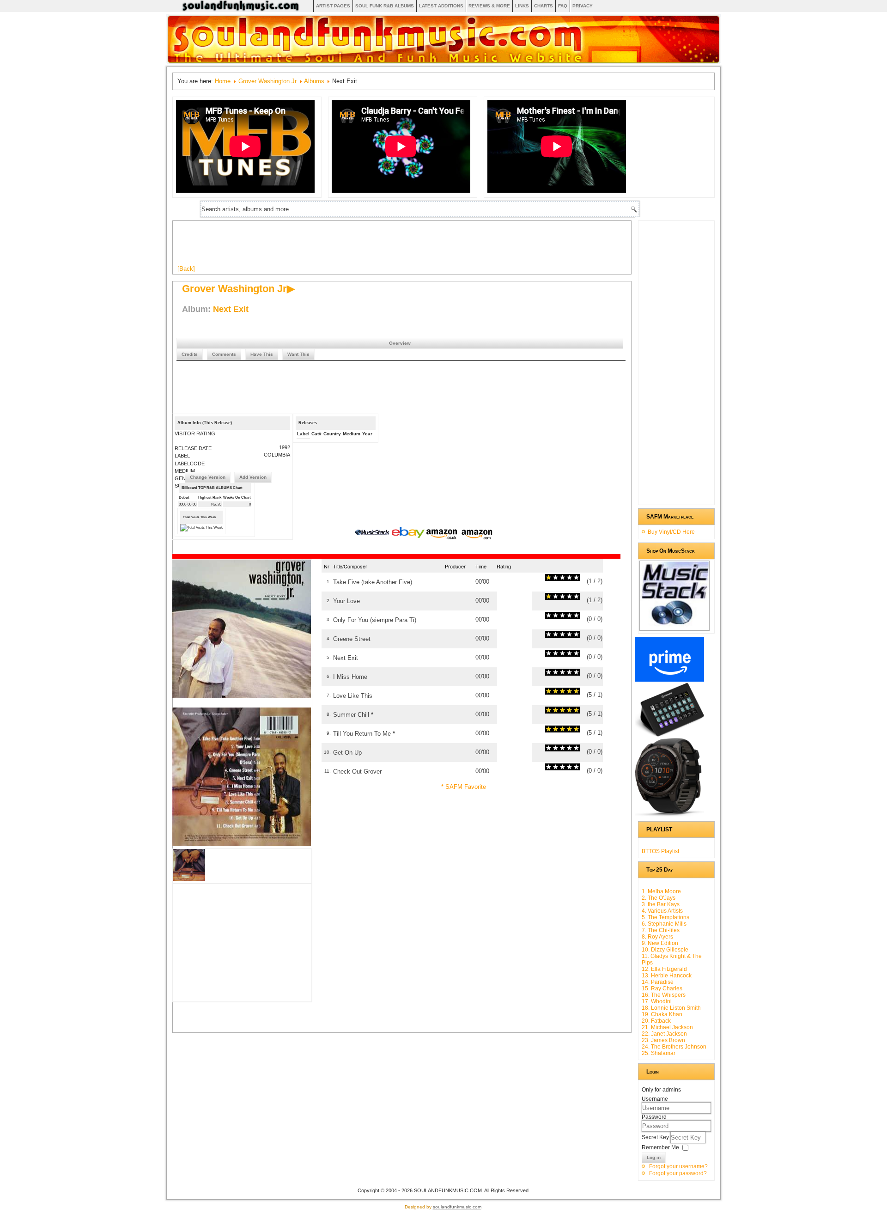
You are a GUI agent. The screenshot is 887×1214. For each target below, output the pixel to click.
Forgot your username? (678, 1166)
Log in (654, 1157)
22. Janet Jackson (664, 1034)
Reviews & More (489, 5)
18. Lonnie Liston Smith (671, 1008)
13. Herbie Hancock (667, 975)
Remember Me (660, 1147)
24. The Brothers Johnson (674, 1046)
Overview (400, 343)
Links (522, 5)
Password (654, 1117)
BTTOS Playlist (660, 851)
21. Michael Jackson (667, 1027)
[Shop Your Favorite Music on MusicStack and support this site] (674, 626)
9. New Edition (660, 943)
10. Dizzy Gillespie (665, 949)
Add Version (253, 477)
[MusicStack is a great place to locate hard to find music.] (373, 534)
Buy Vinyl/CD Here (671, 532)
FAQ (562, 5)
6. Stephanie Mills (664, 924)
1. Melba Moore (661, 891)
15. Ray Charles (662, 988)
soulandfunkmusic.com (457, 1206)
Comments (224, 354)
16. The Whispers (664, 995)
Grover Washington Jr (267, 81)
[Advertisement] (345, 246)
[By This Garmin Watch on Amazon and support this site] (669, 814)
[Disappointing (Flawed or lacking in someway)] (552, 577)
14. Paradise (658, 982)
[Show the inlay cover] (189, 879)
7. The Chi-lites (661, 930)
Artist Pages (333, 5)
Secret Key (656, 1137)
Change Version (207, 477)
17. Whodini (657, 1001)
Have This (261, 354)
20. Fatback (656, 1021)
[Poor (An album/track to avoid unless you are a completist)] (548, 577)
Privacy (582, 5)
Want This (298, 354)
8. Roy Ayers (657, 936)
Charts (543, 5)
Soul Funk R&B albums (384, 5)
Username (655, 1099)
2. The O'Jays (658, 898)
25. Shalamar (658, 1053)
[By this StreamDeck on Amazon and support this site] (669, 735)
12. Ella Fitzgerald (664, 969)
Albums (314, 81)
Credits (190, 354)
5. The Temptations (665, 917)
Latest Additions (441, 5)
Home (223, 81)
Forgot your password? (678, 1173)
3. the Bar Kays (661, 904)
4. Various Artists (662, 911)
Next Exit (231, 309)
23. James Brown (663, 1040)
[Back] (186, 268)
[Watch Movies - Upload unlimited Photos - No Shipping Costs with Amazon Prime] (669, 680)
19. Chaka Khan (662, 1014)
